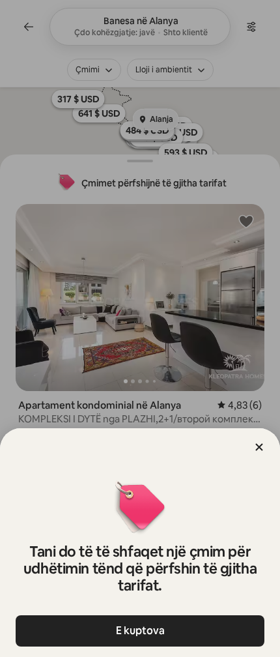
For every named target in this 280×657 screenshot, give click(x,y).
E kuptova (140, 630)
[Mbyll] (259, 447)
